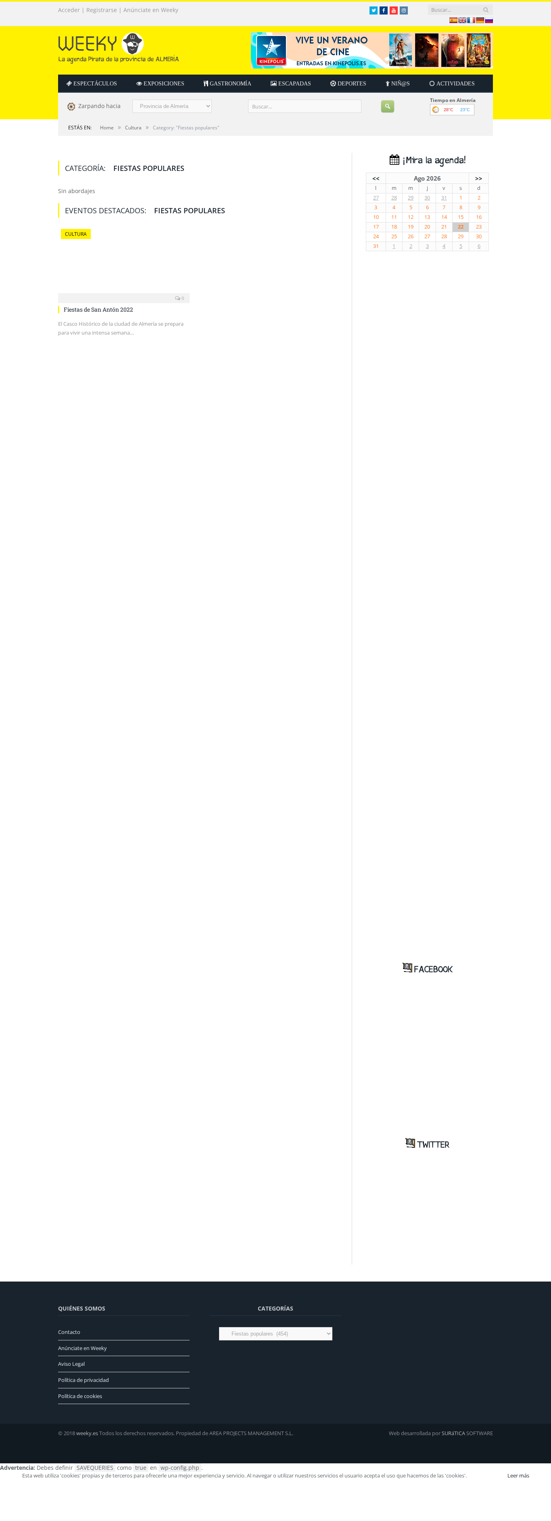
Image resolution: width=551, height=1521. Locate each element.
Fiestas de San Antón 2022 (98, 309)
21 (444, 226)
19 (410, 226)
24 (376, 236)
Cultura (76, 234)
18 (394, 226)
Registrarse (101, 10)
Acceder (69, 10)
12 (410, 217)
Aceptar (486, 1475)
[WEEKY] (118, 46)
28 (394, 197)
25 (394, 236)
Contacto (69, 1332)
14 (444, 217)
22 (460, 226)
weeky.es (87, 1433)
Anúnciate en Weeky (150, 10)
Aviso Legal (71, 1363)
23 (479, 226)
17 (376, 226)
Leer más (518, 1475)
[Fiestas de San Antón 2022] (124, 263)
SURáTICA (453, 1433)
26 (410, 236)
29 (410, 197)
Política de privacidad (83, 1380)
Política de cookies (80, 1396)
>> (478, 178)
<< (376, 178)
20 (427, 226)
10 (376, 217)
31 (444, 197)
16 (479, 217)
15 (460, 217)
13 (427, 217)
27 (376, 197)
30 (427, 197)
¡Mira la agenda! (432, 160)
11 (394, 217)
